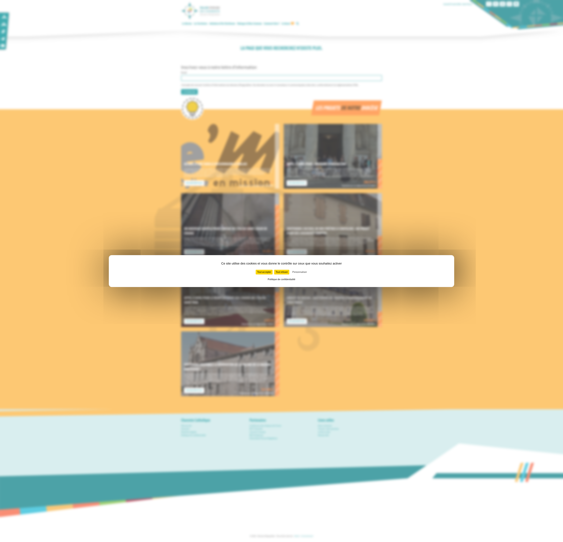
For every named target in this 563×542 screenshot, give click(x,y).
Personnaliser (299, 272)
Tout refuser (282, 272)
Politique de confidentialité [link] (281, 279)
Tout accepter (264, 272)
